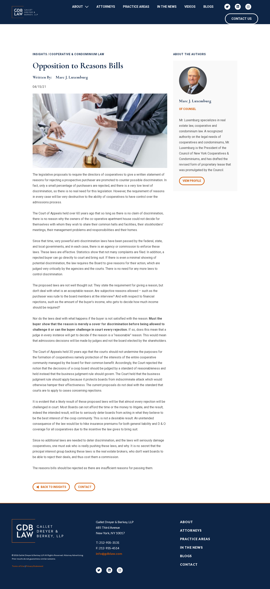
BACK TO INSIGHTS (53, 487)
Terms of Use (18, 566)
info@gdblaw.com (109, 553)
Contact (85, 487)
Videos (189, 7)
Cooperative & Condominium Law (76, 54)
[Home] (27, 12)
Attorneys (105, 7)
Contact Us (241, 19)
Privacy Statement (34, 566)
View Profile (192, 180)
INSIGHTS (40, 54)
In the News (191, 547)
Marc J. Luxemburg (72, 77)
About (77, 7)
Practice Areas (136, 7)
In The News (167, 7)
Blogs (208, 7)
